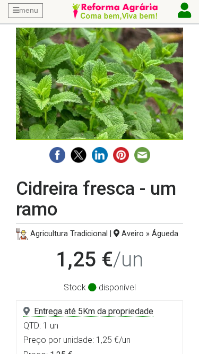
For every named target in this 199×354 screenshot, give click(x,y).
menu (28, 10)
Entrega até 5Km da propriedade (93, 311)
